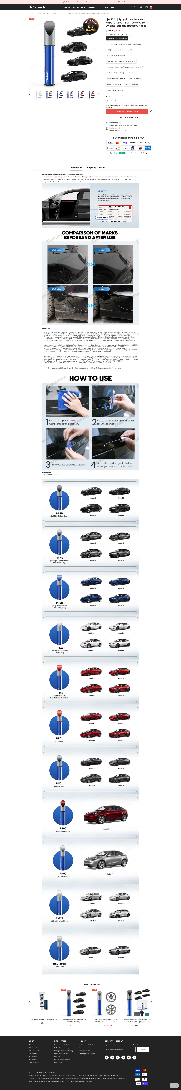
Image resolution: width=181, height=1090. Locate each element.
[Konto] (146, 7)
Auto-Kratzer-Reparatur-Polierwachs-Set (43, 1020)
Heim (31, 13)
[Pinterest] (118, 1057)
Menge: (108, 97)
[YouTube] (129, 1057)
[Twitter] (134, 1057)
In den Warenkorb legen (127, 111)
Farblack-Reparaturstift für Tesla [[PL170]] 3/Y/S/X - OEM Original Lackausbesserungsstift (75, 1021)
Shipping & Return (96, 167)
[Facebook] (107, 1057)
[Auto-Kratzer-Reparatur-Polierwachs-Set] (43, 1003)
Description (76, 167)
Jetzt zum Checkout (128, 118)
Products (38, 13)
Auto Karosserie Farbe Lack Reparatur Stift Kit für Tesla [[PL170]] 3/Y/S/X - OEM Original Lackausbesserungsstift (137, 1021)
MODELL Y (46, 13)
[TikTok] (123, 1057)
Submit (142, 1050)
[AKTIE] (150, 111)
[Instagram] (112, 1057)
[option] (64, 53)
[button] (29, 94)
